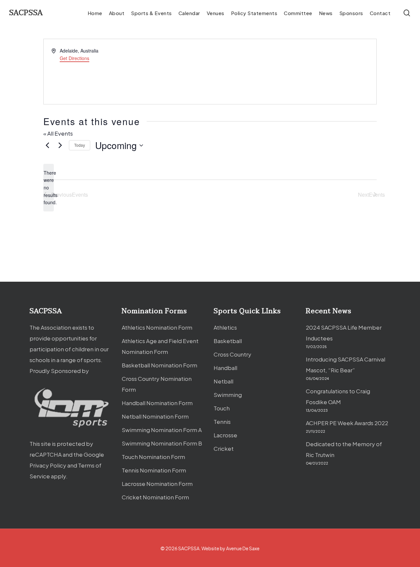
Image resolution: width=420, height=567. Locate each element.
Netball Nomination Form (155, 416)
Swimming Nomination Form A (162, 429)
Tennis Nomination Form (154, 470)
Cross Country (232, 354)
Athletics (225, 327)
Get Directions (74, 58)
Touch (222, 408)
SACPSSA (26, 12)
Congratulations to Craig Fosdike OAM (338, 396)
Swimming (228, 394)
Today (79, 145)
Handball (225, 367)
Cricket (224, 448)
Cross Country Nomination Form (157, 384)
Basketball (228, 340)
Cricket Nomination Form (155, 497)
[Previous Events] (47, 145)
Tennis (222, 421)
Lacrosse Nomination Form (157, 483)
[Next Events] (60, 145)
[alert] (48, 187)
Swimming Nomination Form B (162, 443)
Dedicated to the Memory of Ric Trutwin (344, 449)
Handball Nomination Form (157, 402)
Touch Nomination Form (153, 456)
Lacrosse (225, 435)
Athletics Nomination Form (157, 327)
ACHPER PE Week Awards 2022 (347, 422)
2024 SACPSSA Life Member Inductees (344, 333)
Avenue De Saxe (243, 548)
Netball (223, 381)
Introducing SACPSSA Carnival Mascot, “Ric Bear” (345, 365)
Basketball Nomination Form (159, 365)
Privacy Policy (48, 465)
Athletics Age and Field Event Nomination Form (160, 346)
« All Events (58, 133)
